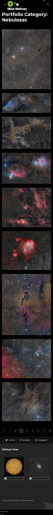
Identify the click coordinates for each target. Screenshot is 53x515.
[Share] (3, 511)
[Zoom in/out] (7, 511)
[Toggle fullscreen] (5, 511)
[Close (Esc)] (1, 511)
